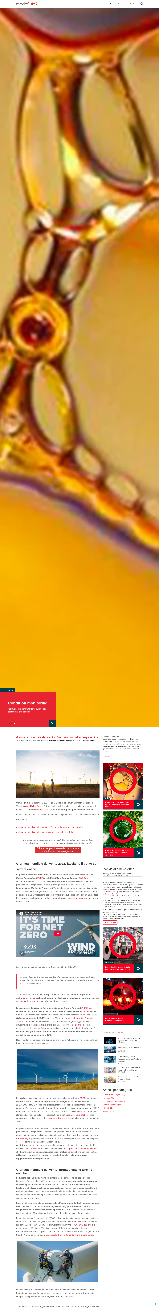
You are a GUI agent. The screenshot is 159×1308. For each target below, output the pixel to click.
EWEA (40, 878)
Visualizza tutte (108, 1111)
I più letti (120, 1033)
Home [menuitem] (112, 4)
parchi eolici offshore (78, 1115)
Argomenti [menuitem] (121, 4)
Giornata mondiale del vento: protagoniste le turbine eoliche (46, 832)
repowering (23, 1138)
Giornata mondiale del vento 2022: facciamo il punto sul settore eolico (50, 827)
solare (78, 1025)
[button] (9, 723)
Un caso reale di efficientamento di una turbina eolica (68, 1235)
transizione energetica (31, 1001)
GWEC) (82, 878)
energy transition (77, 898)
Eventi (108, 1108)
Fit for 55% (32, 1148)
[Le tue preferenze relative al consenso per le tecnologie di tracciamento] (155, 1304)
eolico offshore (34, 1028)
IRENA (87, 1008)
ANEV (83, 885)
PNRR (83, 1098)
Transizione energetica (114, 1095)
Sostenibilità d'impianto (114, 1101)
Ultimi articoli (109, 1033)
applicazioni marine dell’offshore (82, 1148)
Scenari (109, 1098)
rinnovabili (84, 1011)
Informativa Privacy (111, 892)
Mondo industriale (112, 1105)
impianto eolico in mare (58, 1118)
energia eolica (43, 809)
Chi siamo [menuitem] (133, 4)
